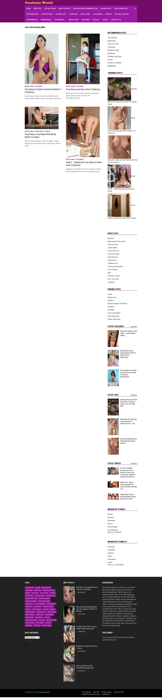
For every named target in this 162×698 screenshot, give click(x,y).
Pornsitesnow (113, 257)
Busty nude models (44, 601)
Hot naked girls (36, 609)
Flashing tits (37, 606)
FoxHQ (110, 60)
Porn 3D (96, 692)
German (111, 553)
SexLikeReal (112, 38)
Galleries (85, 20)
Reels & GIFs (73, 20)
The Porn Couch (114, 276)
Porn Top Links (113, 279)
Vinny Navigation (114, 313)
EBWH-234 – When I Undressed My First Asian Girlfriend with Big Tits (128, 485)
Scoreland (111, 520)
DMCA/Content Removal (91, 694)
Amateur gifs (29, 587)
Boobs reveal (44, 593)
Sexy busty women (31, 620)
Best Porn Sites (121, 8)
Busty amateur (50, 595)
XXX (109, 273)
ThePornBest (112, 248)
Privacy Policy (106, 692)
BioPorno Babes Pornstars (117, 304)
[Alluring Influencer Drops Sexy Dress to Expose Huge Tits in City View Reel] (113, 400)
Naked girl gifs (51, 612)
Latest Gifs (113, 395)
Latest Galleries (116, 326)
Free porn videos (48, 606)
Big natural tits (46, 587)
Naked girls (39, 131)
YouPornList (112, 260)
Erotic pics (29, 606)
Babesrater (112, 41)
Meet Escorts (64, 8)
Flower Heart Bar (114, 319)
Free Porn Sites (113, 254)
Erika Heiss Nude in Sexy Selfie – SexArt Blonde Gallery (128, 333)
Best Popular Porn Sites (116, 241)
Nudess (110, 300)
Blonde (28, 593)
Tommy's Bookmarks (115, 266)
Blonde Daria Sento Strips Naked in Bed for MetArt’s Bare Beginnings (128, 354)
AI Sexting (73, 14)
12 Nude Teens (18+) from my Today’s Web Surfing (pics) (86, 627)
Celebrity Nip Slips (114, 56)
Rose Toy (37, 8)
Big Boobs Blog (113, 50)
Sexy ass (47, 617)
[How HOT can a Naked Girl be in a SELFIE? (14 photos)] (69, 587)
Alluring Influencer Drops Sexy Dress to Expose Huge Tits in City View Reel (128, 403)
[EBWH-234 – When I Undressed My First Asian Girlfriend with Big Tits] (113, 482)
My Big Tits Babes (114, 63)
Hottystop (111, 47)
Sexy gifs (41, 620)
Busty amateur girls (31, 598)
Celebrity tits (29, 603)
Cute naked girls (40, 603)
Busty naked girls (44, 598)
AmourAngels (113, 527)
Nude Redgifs (49, 614)
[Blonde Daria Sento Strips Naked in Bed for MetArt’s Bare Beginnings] (113, 351)
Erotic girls (29, 86)
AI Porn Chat (61, 14)
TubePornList (113, 263)
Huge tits (46, 609)
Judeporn (111, 282)
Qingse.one (112, 297)
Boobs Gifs (35, 593)
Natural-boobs (30, 614)
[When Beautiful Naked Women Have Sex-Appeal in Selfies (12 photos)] (69, 607)
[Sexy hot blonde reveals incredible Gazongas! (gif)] (69, 666)
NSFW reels (39, 614)
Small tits (48, 622)
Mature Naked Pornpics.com (85, 8)
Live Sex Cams (50, 8)
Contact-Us (116, 20)
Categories (59, 20)
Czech (110, 562)
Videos (105, 20)
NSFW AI (108, 14)
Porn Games (86, 692)
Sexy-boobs (39, 617)
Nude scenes (29, 617)
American (111, 547)
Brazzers (111, 238)
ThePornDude (32, 20)
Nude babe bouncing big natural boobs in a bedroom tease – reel (128, 421)
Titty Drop (37, 625)
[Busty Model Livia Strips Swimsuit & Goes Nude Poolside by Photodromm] (113, 370)
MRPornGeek (46, 20)
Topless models (46, 625)
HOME (28, 8)
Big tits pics (37, 590)
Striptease (29, 625)
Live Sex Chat (47, 14)
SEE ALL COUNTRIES (116, 565)
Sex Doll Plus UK (122, 14)
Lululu (110, 294)
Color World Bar (113, 316)
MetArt (110, 514)
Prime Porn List (113, 251)
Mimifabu (111, 310)
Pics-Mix (96, 20)
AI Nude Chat (106, 8)
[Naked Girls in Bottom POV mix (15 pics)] (69, 646)
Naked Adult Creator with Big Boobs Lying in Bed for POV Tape (128, 496)
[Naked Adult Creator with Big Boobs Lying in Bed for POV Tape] (113, 495)
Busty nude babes (31, 601)
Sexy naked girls (51, 620)
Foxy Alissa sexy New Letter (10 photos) (83, 89)
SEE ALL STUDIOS (115, 532)
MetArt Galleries (30, 612)
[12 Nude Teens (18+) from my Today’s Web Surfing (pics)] (69, 627)
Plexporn (111, 307)
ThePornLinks (113, 244)
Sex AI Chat (85, 14)
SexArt (110, 524)
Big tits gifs (29, 590)
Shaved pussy (30, 622)
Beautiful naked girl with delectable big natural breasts (128, 441)
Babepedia (112, 66)
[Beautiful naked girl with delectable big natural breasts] (113, 439)
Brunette (52, 593)
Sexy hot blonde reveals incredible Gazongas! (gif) (85, 667)
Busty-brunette (39, 595)
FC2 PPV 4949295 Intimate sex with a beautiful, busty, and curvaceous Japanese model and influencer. (127, 472)
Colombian (112, 559)
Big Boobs (111, 53)
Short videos (40, 622)
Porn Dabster (113, 270)
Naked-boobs (41, 612)
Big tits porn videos (49, 590)
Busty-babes (29, 595)
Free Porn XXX (113, 44)
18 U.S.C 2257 (119, 692)
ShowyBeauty (113, 530)
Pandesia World (44, 692)
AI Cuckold (97, 14)
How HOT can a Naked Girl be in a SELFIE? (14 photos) (87, 588)
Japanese (111, 550)
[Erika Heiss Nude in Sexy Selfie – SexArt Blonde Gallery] (113, 331)
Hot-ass (28, 609)
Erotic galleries (51, 603)
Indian (110, 556)
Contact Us (106, 694)
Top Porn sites (32, 14)
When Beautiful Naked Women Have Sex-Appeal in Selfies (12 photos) (86, 609)
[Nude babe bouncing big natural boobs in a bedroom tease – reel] (113, 419)
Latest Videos (114, 463)
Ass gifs (37, 587)
